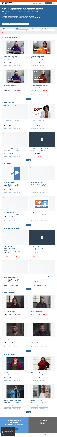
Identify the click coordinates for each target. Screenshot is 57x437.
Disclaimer (52, 434)
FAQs (37, 3)
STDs (40, 3)
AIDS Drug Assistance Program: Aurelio (12, 400)
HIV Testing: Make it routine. (37, 182)
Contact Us (44, 434)
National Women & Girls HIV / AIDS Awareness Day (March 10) (11, 276)
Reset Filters (4, 32)
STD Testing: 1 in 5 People (9, 182)
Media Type (5, 59)
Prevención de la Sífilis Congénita (11, 148)
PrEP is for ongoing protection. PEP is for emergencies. (37, 57)
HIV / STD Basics (9, 164)
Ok (3, 434)
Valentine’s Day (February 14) (37, 246)
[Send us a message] (41, 423)
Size (4, 62)
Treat (34, 3)
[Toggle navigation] (54, 3)
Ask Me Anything (9, 102)
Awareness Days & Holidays (12, 228)
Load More (28, 98)
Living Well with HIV (9, 354)
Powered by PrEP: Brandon (9, 339)
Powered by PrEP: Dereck (36, 339)
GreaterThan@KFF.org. (35, 17)
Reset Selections (17, 90)
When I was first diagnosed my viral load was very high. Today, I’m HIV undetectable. (40, 86)
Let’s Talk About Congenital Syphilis (11, 121)
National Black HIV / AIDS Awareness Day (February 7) (10, 247)
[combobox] (8, 30)
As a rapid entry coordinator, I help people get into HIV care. (10, 57)
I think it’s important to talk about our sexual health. (10, 86)
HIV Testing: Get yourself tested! (11, 212)
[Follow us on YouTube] (44, 423)
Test (28, 3)
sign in (34, 156)
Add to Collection (16, 65)
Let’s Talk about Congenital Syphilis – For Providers (42, 148)
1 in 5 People (33, 212)
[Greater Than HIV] (7, 3)
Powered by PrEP (9, 292)
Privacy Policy (49, 434)
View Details (17, 59)
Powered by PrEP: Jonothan (36, 311)
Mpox (43, 3)
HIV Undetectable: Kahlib (36, 400)
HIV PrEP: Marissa (8, 372)
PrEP (31, 3)
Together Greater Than (10, 38)
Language (5, 90)
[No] (13, 428)
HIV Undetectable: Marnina (36, 372)
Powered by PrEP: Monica (9, 311)
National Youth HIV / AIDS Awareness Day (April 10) (42, 276)
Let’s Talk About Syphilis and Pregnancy (39, 121)
